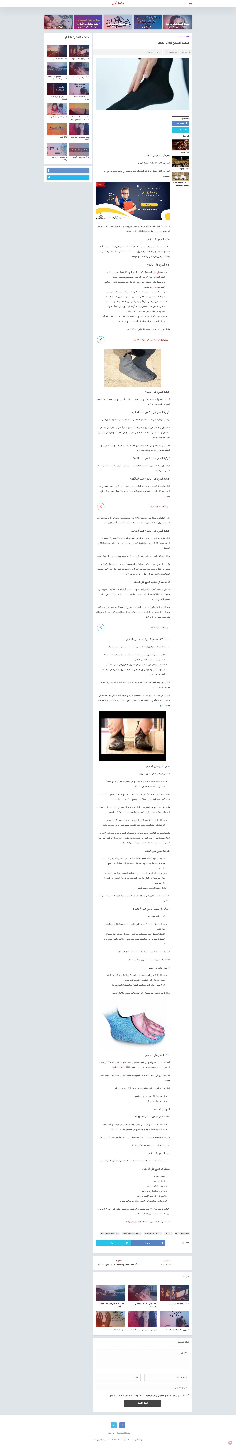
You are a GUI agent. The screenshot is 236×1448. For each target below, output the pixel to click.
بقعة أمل (118, 3)
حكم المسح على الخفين (152, 1233)
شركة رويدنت (99, 1439)
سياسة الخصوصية (123, 1433)
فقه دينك (183, 36)
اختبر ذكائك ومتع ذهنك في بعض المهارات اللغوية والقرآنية (177, 25)
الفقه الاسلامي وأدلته (133, 1222)
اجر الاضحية (58, 27)
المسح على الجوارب (182, 1233)
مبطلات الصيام (147, 27)
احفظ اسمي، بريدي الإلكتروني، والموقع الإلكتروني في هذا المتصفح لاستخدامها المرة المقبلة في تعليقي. (148, 1395)
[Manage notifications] (230, 1443)
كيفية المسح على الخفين (109, 1233)
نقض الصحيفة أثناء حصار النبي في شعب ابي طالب (118, 25)
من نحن (111, 1433)
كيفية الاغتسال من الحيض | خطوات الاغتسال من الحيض (88, 25)
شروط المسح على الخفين (131, 1233)
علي (158, 272)
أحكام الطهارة (117, 1067)
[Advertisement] (133, 131)
